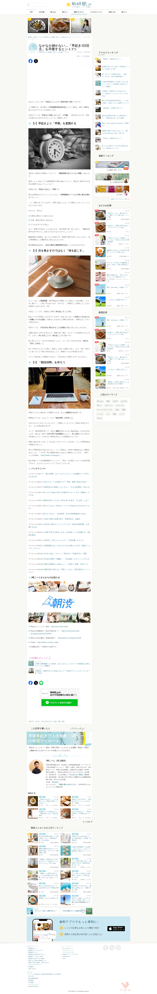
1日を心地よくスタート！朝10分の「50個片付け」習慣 (65, 553)
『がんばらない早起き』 (76, 774)
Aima (63, 958)
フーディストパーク (68, 952)
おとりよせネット (67, 948)
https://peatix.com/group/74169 (69, 638)
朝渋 (63, 721)
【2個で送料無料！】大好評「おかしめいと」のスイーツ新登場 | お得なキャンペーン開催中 (115, 84)
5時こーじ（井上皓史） (84, 56)
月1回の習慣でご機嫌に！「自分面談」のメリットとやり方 (67, 559)
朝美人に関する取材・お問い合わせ (38, 962)
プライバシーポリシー (34, 964)
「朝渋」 (64, 460)
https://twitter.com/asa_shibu (48, 642)
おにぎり (124, 401)
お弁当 (115, 401)
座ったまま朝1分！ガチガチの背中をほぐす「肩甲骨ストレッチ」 (115, 147)
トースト (100, 414)
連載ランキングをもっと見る (119, 199)
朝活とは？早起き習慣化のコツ (37, 960)
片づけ (99, 418)
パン (108, 414)
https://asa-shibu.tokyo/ (59, 626)
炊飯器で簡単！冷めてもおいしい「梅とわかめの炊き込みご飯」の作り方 (113, 132)
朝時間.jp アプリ (33, 952)
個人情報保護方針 (33, 978)
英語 (108, 401)
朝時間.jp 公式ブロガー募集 (36, 958)
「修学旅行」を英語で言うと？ (112, 108)
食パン (99, 405)
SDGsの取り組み (33, 986)
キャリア (37, 721)
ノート (121, 414)
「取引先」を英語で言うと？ (111, 138)
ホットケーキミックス (104, 410)
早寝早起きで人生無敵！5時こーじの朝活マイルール (54, 52)
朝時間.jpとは (32, 948)
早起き (55, 721)
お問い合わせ (32, 968)
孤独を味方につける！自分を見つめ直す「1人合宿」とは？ (66, 500)
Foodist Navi (66, 956)
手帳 (114, 414)
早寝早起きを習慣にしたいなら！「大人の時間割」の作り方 (67, 487)
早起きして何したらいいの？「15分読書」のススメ (64, 540)
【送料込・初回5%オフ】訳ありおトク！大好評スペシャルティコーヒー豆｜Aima (115, 93)
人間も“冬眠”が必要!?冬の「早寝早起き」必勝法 (62, 519)
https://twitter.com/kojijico (50, 455)
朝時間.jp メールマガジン (35, 950)
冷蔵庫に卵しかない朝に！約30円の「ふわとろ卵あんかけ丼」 (115, 68)
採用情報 (30, 980)
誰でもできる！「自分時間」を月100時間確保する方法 (65, 514)
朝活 (59, 721)
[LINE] (41, 684)
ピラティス (119, 405)
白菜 (117, 410)
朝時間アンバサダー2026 (35, 956)
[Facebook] (30, 63)
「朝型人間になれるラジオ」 (67, 784)
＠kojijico (55, 782)
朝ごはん (100, 401)
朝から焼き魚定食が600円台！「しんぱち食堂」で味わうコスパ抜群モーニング (115, 102)
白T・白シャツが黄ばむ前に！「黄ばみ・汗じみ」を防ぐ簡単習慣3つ (114, 75)
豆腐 (123, 410)
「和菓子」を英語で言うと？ (111, 59)
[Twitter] (36, 63)
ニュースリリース (33, 984)
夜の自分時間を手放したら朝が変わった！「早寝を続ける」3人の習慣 (114, 117)
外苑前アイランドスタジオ (70, 954)
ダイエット (109, 405)
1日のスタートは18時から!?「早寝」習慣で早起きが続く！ (66, 482)
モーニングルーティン (46, 721)
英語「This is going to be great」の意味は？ (115, 124)
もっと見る (86, 822)
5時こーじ (31, 721)
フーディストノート (68, 950)
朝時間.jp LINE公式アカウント (37, 954)
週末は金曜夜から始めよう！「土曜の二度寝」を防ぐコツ (66, 564)
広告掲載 (30, 982)
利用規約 (30, 966)
